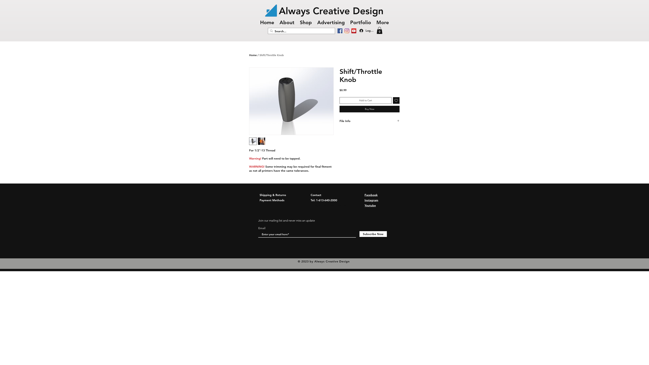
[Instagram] (346, 30)
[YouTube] (353, 30)
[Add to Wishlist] (396, 100)
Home (253, 55)
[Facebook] (340, 30)
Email (261, 228)
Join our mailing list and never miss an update (286, 220)
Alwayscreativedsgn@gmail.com (332, 205)
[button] (360, 22)
